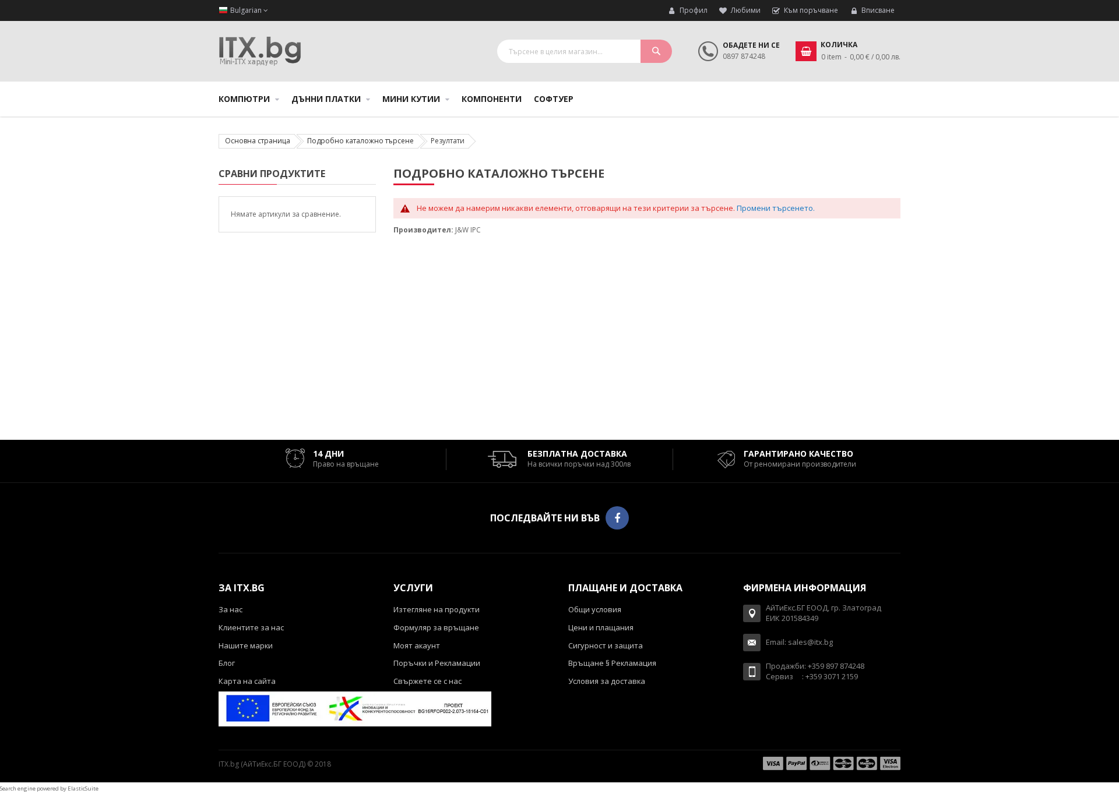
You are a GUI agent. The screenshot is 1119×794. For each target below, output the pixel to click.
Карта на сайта (247, 681)
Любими (746, 10)
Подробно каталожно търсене (360, 141)
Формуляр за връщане (436, 627)
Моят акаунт (416, 645)
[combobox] (584, 51)
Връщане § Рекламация (612, 663)
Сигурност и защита (605, 645)
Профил (694, 10)
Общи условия (594, 609)
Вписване (878, 10)
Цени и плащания (601, 627)
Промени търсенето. (776, 208)
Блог (227, 663)
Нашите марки (246, 645)
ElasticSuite (83, 788)
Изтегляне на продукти (436, 609)
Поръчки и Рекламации (436, 663)
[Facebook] (617, 518)
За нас (230, 609)
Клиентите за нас (251, 627)
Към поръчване (811, 10)
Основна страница (257, 141)
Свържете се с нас (427, 681)
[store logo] (260, 51)
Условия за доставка (606, 681)
